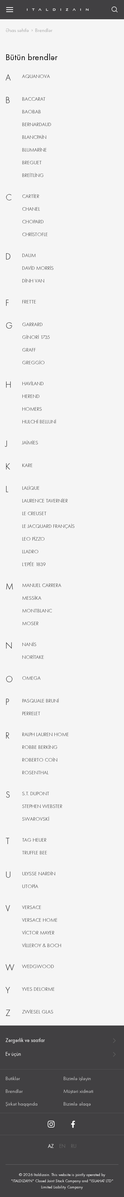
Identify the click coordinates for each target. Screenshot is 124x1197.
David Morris (38, 268)
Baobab (31, 111)
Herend (31, 396)
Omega (31, 678)
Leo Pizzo (33, 538)
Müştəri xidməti (78, 1091)
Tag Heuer (34, 839)
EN (62, 1146)
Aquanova (36, 76)
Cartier (30, 196)
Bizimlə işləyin (77, 1078)
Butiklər (13, 1078)
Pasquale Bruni (40, 700)
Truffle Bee (34, 852)
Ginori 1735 (36, 337)
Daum (29, 255)
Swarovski (35, 819)
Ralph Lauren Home (45, 734)
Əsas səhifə (17, 30)
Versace (31, 907)
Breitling (33, 175)
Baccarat (33, 99)
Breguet (32, 162)
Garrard (32, 324)
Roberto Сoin (40, 759)
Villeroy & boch (41, 945)
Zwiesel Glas (37, 1011)
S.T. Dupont (35, 793)
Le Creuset (34, 513)
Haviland (33, 383)
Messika (31, 598)
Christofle (35, 234)
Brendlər (14, 1091)
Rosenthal (35, 772)
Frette (29, 301)
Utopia (30, 886)
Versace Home (40, 920)
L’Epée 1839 (34, 564)
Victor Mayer (38, 932)
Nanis (29, 644)
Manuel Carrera (41, 585)
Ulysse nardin (38, 873)
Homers (32, 409)
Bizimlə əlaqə (77, 1103)
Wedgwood (38, 966)
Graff (29, 349)
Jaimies (30, 442)
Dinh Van (33, 280)
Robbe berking (40, 747)
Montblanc (37, 610)
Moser (30, 623)
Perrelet (31, 713)
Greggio (33, 362)
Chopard (33, 221)
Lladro (30, 551)
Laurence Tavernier (45, 500)
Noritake (33, 657)
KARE (27, 465)
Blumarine (34, 149)
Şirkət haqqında (22, 1103)
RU (73, 1146)
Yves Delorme (38, 989)
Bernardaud (36, 124)
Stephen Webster (42, 806)
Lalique (31, 488)
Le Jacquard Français (48, 526)
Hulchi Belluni (39, 421)
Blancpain (34, 137)
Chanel (31, 209)
